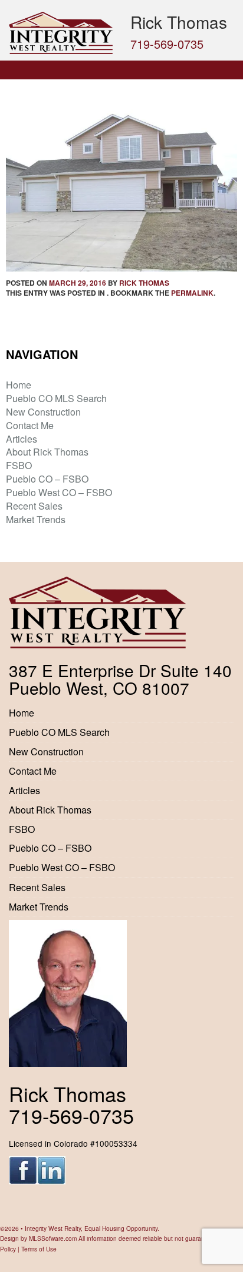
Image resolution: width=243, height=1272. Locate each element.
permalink (192, 292)
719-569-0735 (166, 43)
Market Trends (35, 519)
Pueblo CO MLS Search (56, 398)
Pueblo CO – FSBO (47, 479)
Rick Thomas (144, 282)
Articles (21, 439)
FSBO (19, 465)
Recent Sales (34, 506)
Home (18, 384)
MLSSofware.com (53, 1238)
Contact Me (30, 425)
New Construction (43, 412)
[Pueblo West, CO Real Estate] (61, 33)
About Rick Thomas (47, 451)
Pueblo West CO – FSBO (59, 492)
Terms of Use (39, 1248)
